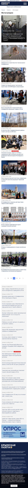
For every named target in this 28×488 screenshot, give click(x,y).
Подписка (24, 0)
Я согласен (14, 485)
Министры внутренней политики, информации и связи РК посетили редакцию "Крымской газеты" (13, 180)
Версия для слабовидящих (14, 6)
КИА (7, 0)
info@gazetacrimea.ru (16, 468)
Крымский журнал (14, 0)
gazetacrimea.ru (11, 471)
